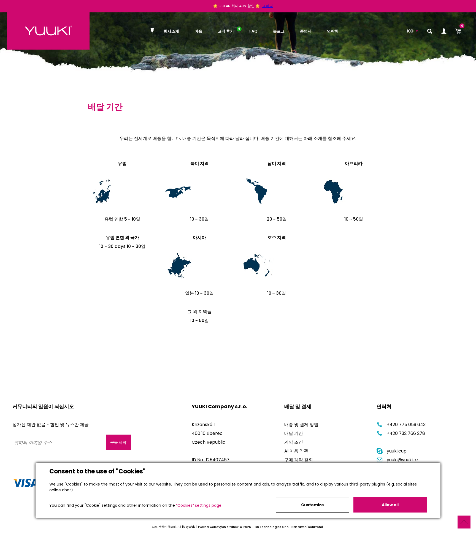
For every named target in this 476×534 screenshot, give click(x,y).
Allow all (390, 505)
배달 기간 (293, 433)
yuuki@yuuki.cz (402, 460)
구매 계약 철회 (298, 460)
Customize (312, 505)
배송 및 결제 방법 (301, 424)
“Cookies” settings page (198, 505)
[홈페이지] (153, 31)
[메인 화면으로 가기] (48, 31)
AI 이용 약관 (296, 451)
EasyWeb (188, 527)
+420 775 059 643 (406, 424)
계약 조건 (293, 442)
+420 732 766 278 (406, 433)
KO (410, 31)
